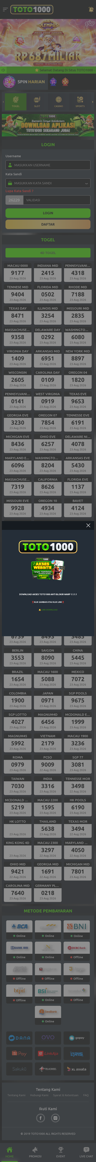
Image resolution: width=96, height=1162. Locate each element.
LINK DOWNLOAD (49, 610)
